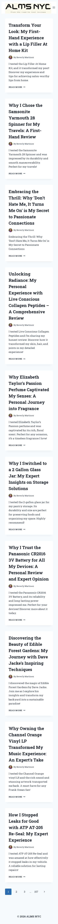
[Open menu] (54, 7)
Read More (17, 87)
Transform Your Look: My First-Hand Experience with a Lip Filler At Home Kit (28, 37)
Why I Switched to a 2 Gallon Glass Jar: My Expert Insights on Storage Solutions (28, 475)
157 (36, 891)
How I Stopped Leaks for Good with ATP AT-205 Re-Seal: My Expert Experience (28, 827)
